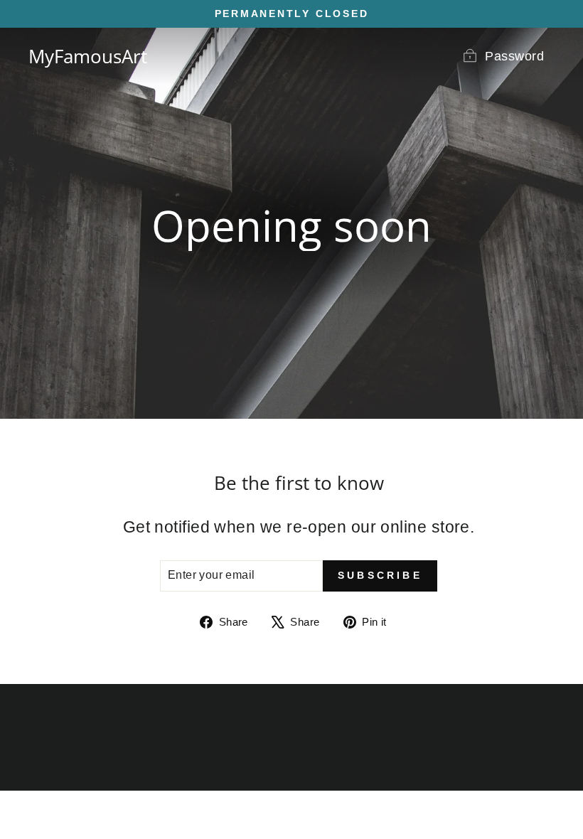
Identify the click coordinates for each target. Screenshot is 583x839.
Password (514, 56)
